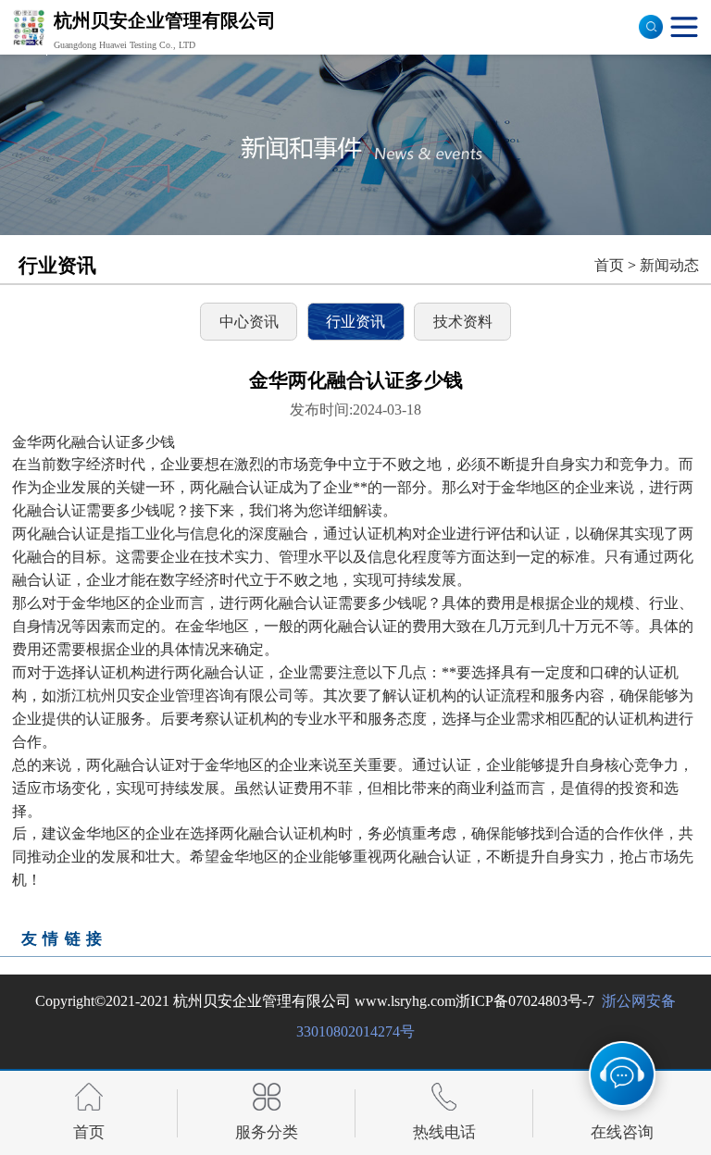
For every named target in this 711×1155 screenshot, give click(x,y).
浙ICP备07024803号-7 (524, 1001)
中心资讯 (249, 321)
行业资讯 (355, 321)
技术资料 (463, 321)
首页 (609, 265)
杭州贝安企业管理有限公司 (262, 1001)
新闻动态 (669, 265)
